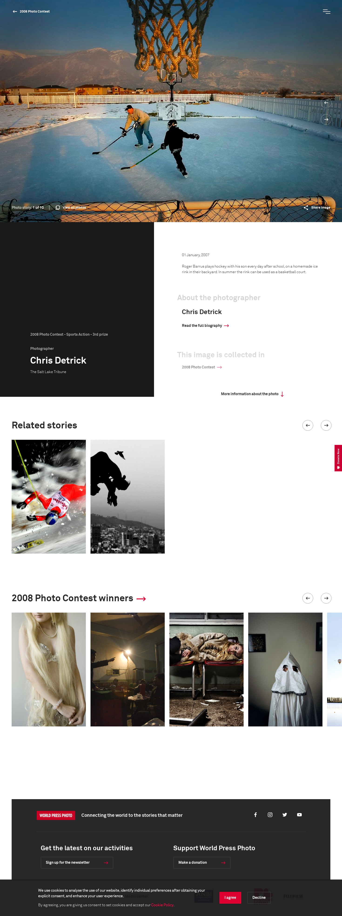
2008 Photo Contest (35, 11)
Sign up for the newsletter (68, 862)
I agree (230, 898)
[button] (307, 425)
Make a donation (192, 862)
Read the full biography (202, 326)
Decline (259, 898)
